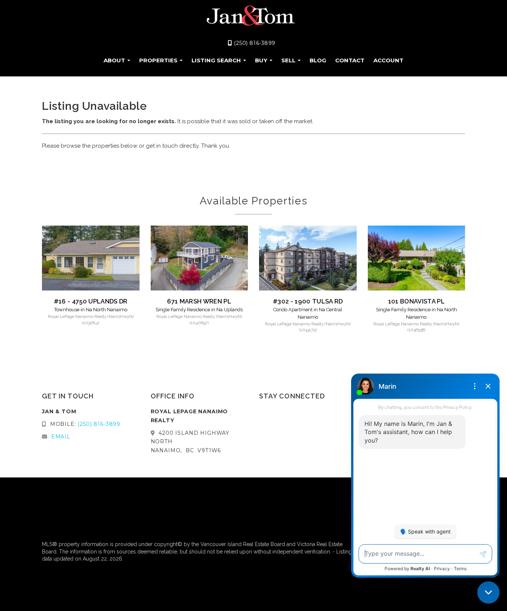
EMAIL (61, 436)
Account (388, 60)
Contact (349, 60)
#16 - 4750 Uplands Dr (91, 301)
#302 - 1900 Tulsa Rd (308, 301)
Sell (289, 60)
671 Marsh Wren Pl (199, 301)
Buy (262, 60)
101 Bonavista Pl (416, 301)
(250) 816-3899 (253, 43)
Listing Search (217, 60)
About (115, 60)
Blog (318, 60)
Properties (159, 60)
